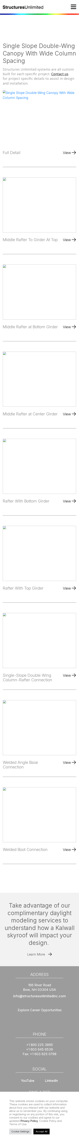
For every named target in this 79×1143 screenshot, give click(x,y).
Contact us (59, 74)
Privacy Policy (29, 1121)
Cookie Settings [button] (20, 1131)
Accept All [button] (41, 1131)
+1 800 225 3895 (39, 1045)
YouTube (27, 1081)
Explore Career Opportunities (40, 1010)
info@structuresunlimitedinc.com (39, 996)
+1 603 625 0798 (43, 1054)
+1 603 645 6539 (39, 1049)
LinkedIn (51, 1081)
